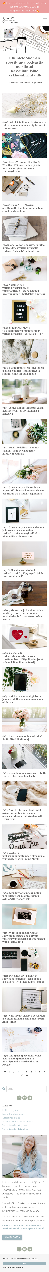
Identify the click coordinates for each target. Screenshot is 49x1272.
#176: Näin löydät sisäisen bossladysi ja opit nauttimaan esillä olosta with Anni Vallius (23, 1018)
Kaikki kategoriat (10, 1110)
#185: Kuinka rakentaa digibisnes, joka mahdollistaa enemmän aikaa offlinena (22, 699)
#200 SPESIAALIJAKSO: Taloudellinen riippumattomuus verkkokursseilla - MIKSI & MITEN (22, 330)
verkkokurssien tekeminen (15, 1129)
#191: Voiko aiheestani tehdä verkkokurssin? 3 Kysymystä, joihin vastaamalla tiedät (23, 573)
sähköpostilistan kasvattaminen (17, 1121)
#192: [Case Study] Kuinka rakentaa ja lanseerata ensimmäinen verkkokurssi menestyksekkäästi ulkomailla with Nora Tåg (23, 532)
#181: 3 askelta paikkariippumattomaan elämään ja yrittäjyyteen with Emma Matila (23, 855)
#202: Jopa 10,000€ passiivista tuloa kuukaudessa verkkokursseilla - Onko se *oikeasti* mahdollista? (23, 247)
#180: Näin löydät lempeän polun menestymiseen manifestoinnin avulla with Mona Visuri (21, 895)
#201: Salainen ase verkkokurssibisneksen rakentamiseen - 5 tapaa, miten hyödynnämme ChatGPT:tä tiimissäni (24, 289)
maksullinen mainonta (13, 1113)
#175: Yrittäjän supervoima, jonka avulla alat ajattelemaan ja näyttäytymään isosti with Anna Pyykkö (21, 1060)
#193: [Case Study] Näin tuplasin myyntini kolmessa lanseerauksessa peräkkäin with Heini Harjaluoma (23, 490)
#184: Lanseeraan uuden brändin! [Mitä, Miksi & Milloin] (22, 738)
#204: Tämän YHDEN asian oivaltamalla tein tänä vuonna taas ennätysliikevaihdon (22, 207)
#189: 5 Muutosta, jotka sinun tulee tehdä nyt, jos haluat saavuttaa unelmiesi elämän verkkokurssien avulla (22, 615)
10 (22, 1075)
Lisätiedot (34, 1258)
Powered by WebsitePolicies (13, 1267)
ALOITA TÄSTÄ (12, 1237)
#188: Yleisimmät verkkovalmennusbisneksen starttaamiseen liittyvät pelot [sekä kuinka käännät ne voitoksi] (22, 658)
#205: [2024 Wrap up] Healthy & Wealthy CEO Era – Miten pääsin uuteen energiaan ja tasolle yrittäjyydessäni (21, 166)
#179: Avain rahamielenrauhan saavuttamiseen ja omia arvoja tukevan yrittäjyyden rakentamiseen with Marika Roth (23, 937)
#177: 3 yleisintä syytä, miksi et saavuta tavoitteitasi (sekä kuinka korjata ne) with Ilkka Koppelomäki (23, 978)
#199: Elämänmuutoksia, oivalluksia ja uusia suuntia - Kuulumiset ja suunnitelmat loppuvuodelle (23, 370)
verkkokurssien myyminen (15, 1125)
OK (24, 1263)
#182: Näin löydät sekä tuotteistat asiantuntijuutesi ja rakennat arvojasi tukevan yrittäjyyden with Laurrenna (22, 814)
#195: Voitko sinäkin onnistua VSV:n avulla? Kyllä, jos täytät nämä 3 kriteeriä (23, 410)
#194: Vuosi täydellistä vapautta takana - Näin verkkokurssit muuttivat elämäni (20, 450)
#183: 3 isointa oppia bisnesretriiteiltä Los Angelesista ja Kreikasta (24, 774)
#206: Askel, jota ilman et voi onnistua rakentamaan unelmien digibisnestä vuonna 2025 (24, 125)
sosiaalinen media (11, 1117)
